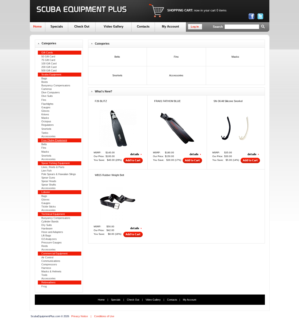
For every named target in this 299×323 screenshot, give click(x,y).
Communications (50, 261)
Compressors (49, 264)
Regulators (47, 124)
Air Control (47, 257)
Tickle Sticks (48, 206)
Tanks (44, 132)
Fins (43, 99)
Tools (44, 275)
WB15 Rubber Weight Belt (109, 175)
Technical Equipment (53, 214)
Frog (44, 286)
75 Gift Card (48, 60)
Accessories (48, 136)
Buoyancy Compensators (55, 85)
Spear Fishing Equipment (55, 163)
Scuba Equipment (51, 74)
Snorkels (46, 128)
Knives (45, 114)
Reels (44, 246)
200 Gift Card (49, 67)
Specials (56, 26)
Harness (46, 268)
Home (37, 26)
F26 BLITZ (101, 101)
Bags (44, 78)
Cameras (46, 89)
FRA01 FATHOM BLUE (167, 101)
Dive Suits (47, 96)
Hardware (47, 228)
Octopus (46, 121)
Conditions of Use (104, 316)
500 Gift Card (49, 70)
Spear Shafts (48, 184)
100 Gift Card (49, 63)
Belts (44, 144)
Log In (195, 26)
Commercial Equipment (54, 253)
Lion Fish (46, 170)
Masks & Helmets (51, 271)
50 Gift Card (48, 56)
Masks (45, 117)
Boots (44, 82)
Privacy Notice (79, 316)
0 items (222, 10)
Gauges (45, 107)
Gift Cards (47, 52)
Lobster (45, 192)
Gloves (45, 110)
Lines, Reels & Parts (52, 167)
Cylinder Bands (50, 221)
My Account (170, 26)
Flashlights (47, 103)
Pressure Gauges (51, 242)
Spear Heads (48, 181)
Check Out (81, 26)
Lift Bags (46, 235)
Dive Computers (50, 92)
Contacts (143, 26)
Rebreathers (48, 282)
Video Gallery (113, 26)
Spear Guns (48, 177)
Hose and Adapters (52, 232)
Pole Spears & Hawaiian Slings (58, 174)
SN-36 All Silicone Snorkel (228, 101)
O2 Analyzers (49, 239)
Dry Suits (46, 225)
